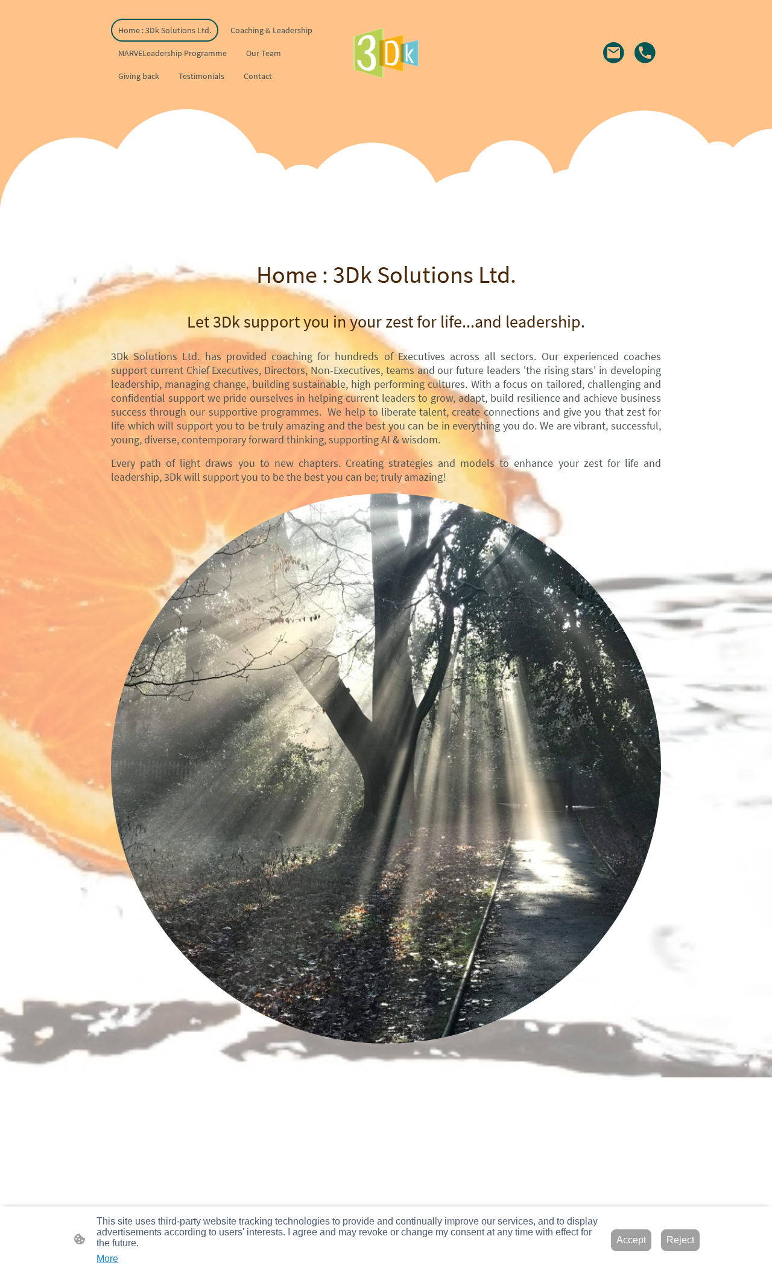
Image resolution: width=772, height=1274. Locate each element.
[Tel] (645, 53)
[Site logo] (386, 53)
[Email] (614, 53)
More (107, 1258)
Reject (680, 1240)
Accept (631, 1240)
